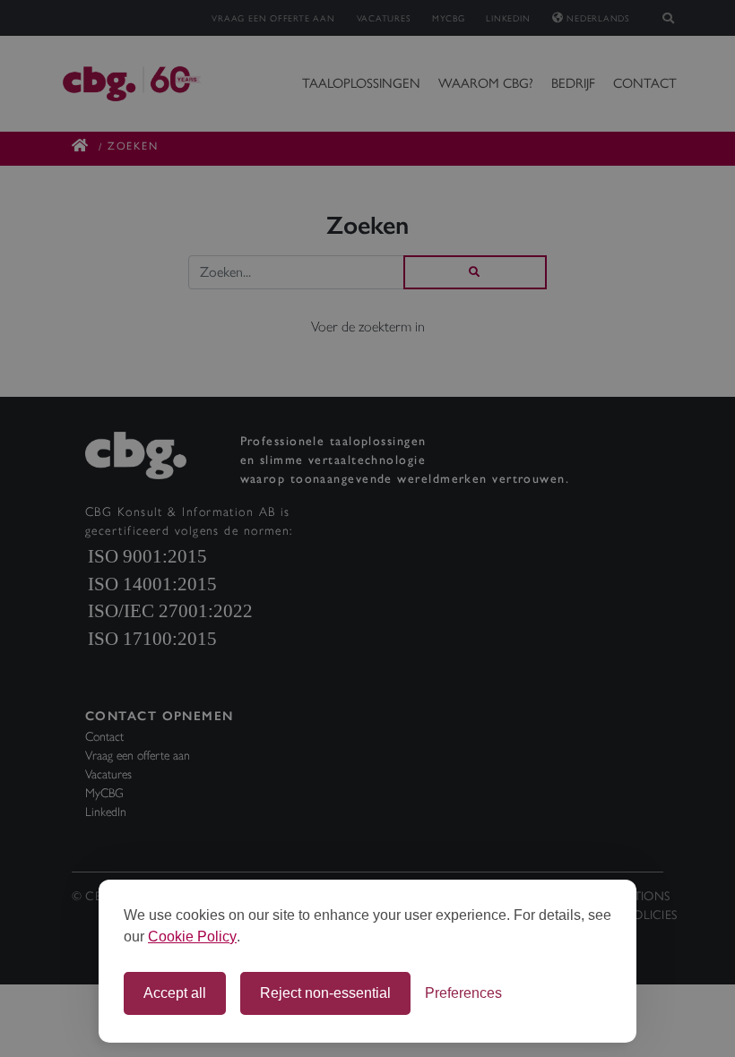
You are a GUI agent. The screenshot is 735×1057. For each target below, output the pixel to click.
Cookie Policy (192, 936)
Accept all (174, 993)
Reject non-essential (325, 993)
